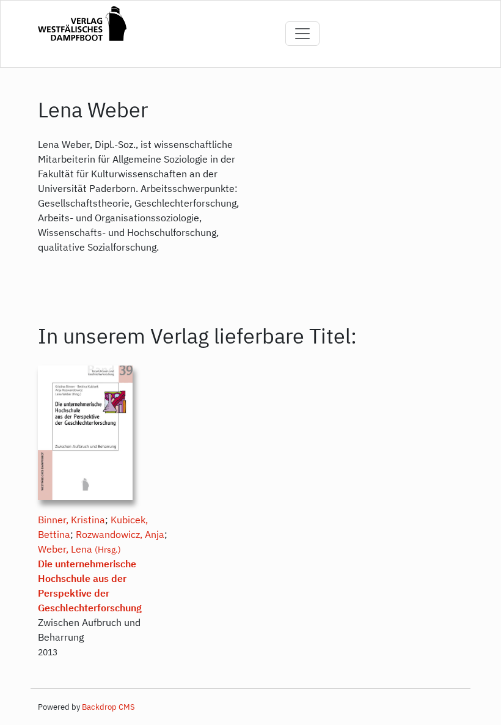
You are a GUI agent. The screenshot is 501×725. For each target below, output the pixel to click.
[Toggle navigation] (302, 33)
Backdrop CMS (108, 707)
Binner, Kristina (71, 519)
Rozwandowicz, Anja (120, 534)
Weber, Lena (65, 549)
